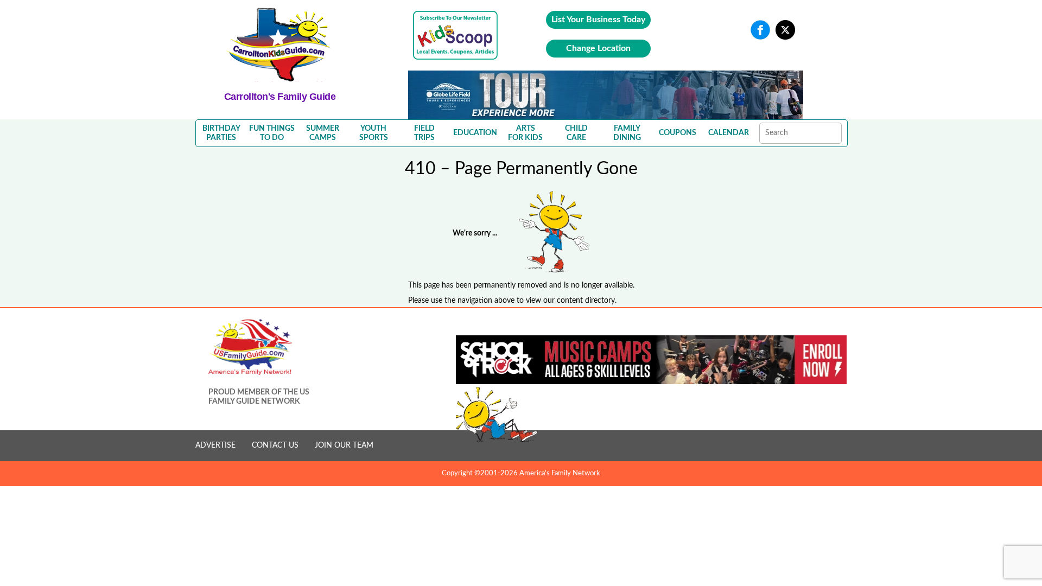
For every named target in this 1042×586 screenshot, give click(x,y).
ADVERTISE (215, 445)
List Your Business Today (598, 19)
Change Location (598, 48)
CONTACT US (275, 445)
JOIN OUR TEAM (344, 445)
